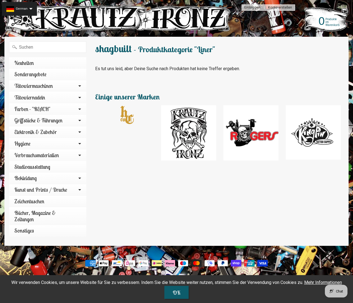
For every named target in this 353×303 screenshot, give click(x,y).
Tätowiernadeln (29, 97)
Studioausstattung (32, 167)
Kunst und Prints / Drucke (40, 189)
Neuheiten (24, 63)
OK (176, 292)
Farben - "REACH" (32, 109)
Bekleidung (25, 178)
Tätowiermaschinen (33, 86)
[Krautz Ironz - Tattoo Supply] (118, 18)
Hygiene (22, 143)
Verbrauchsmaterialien (36, 155)
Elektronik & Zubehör (35, 132)
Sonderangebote (30, 74)
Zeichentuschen (29, 201)
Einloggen (252, 7)
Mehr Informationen (323, 282)
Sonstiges (24, 230)
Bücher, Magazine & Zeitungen (35, 216)
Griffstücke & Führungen (38, 120)
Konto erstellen (280, 7)
